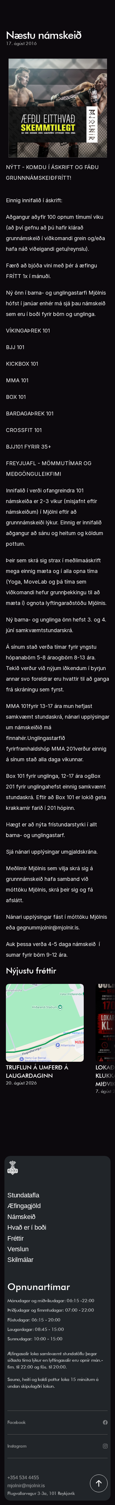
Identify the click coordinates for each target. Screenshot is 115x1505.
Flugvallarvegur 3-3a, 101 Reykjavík (41, 1493)
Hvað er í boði (26, 1227)
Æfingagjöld (24, 1206)
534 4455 (29, 1477)
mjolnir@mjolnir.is (26, 1485)
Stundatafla (23, 1195)
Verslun (17, 1249)
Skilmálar (20, 1259)
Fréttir (15, 1238)
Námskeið (21, 1216)
